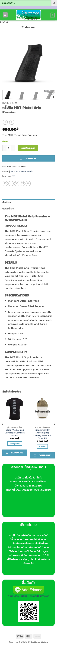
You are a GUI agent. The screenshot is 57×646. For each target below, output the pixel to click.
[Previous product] (11, 122)
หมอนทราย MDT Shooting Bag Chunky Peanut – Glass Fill (42, 434)
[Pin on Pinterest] (28, 183)
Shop (15, 103)
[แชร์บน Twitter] (16, 183)
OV (13, 176)
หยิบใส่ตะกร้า (28, 148)
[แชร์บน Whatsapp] (5, 183)
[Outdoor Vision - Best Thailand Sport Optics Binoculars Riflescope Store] (28, 14)
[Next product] (5, 122)
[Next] (49, 62)
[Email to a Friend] (22, 183)
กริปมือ (30, 171)
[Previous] (7, 62)
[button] (5, 14)
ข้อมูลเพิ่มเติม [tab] (8, 208)
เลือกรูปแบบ (15, 443)
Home (5, 103)
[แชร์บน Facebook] (11, 183)
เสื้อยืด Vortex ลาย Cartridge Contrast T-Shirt (15, 433)
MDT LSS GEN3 (18, 171)
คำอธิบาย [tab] (6, 202)
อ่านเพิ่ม (42, 446)
